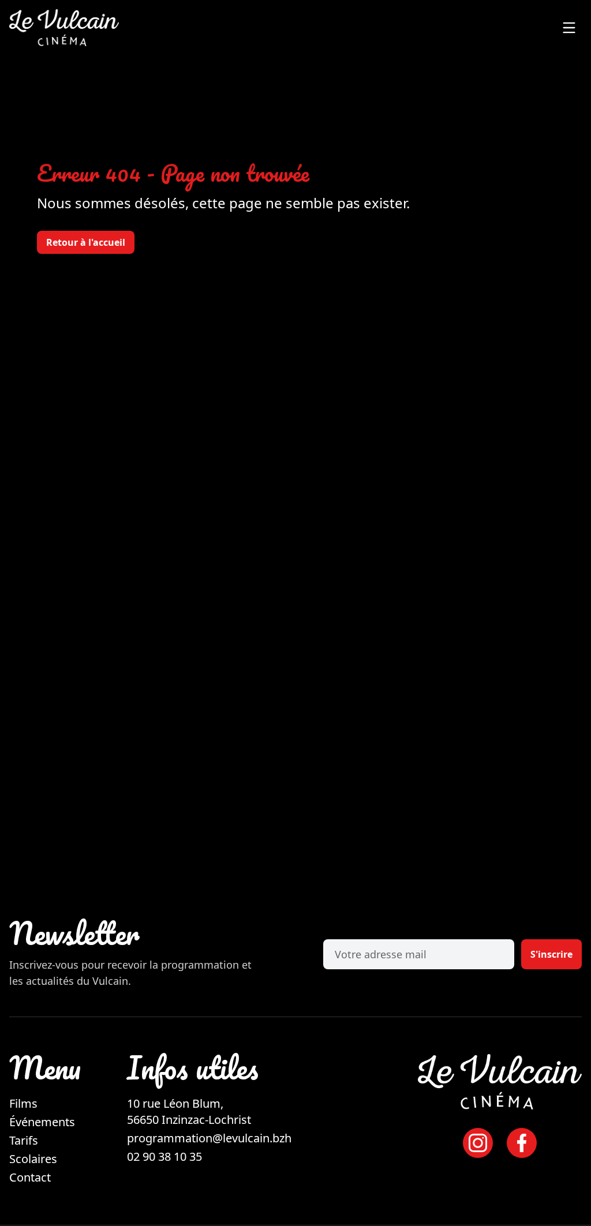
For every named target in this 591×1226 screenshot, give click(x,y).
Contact (30, 1177)
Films (23, 1103)
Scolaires (33, 1159)
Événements (42, 1122)
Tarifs (23, 1140)
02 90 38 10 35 (164, 1156)
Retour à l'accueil (85, 242)
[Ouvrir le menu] (569, 27)
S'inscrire (551, 954)
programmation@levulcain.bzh (209, 1138)
